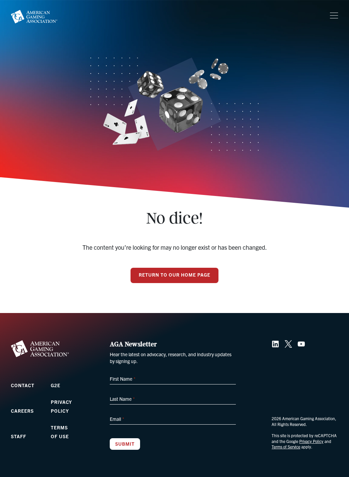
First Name (122, 378)
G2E (55, 385)
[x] (288, 344)
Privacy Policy (311, 441)
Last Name (122, 398)
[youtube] (301, 344)
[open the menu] (334, 16)
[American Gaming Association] (34, 16)
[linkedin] (275, 344)
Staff (18, 436)
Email (117, 418)
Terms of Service (286, 446)
